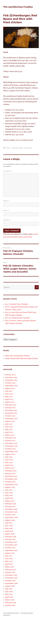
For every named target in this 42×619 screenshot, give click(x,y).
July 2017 (8, 556)
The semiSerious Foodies (18, 6)
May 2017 (8, 561)
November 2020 (11, 446)
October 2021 (10, 416)
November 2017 (11, 545)
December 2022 (11, 377)
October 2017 (10, 548)
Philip (8, 148)
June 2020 (9, 460)
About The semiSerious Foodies (17, 356)
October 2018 (10, 515)
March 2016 (9, 600)
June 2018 (9, 526)
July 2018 (8, 523)
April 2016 (9, 597)
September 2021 (11, 419)
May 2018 (9, 528)
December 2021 (11, 410)
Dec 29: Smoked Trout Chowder (17, 318)
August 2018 (10, 520)
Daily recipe (28, 148)
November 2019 (11, 479)
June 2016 (9, 592)
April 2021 (9, 432)
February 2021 (10, 438)
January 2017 (10, 572)
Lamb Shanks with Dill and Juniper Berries (21, 358)
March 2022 (9, 402)
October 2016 (10, 581)
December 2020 (11, 443)
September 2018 (11, 517)
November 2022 (11, 380)
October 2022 (10, 383)
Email (6, 210)
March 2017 (9, 567)
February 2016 (10, 603)
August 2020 (10, 454)
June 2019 (9, 493)
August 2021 (10, 421)
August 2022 (10, 388)
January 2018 (10, 539)
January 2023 (10, 375)
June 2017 (9, 559)
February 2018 (10, 537)
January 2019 (10, 506)
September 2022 (11, 386)
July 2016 (8, 589)
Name (6, 201)
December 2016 (11, 575)
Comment (7, 171)
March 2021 (9, 435)
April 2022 (9, 399)
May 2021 (9, 430)
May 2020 (9, 462)
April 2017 (9, 564)
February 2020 (10, 471)
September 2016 (11, 583)
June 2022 (9, 394)
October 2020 (10, 449)
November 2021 (11, 413)
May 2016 (9, 594)
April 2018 (9, 531)
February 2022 (10, 405)
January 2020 (10, 473)
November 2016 (11, 578)
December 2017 (11, 542)
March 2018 (9, 534)
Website (6, 220)
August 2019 (10, 487)
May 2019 (9, 495)
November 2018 (11, 512)
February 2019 (10, 504)
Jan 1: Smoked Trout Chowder (16, 304)
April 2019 (9, 498)
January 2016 (10, 605)
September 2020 (11, 451)
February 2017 (10, 570)
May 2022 (9, 397)
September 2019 (11, 484)
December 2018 (11, 509)
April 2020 (9, 465)
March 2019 (9, 501)
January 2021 (10, 440)
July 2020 (8, 457)
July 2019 (8, 490)
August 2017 (10, 553)
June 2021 (9, 427)
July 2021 (8, 424)
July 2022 (8, 391)
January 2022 (10, 408)
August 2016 (10, 586)
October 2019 (10, 482)
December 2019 (11, 476)
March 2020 (9, 468)
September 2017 (11, 550)
